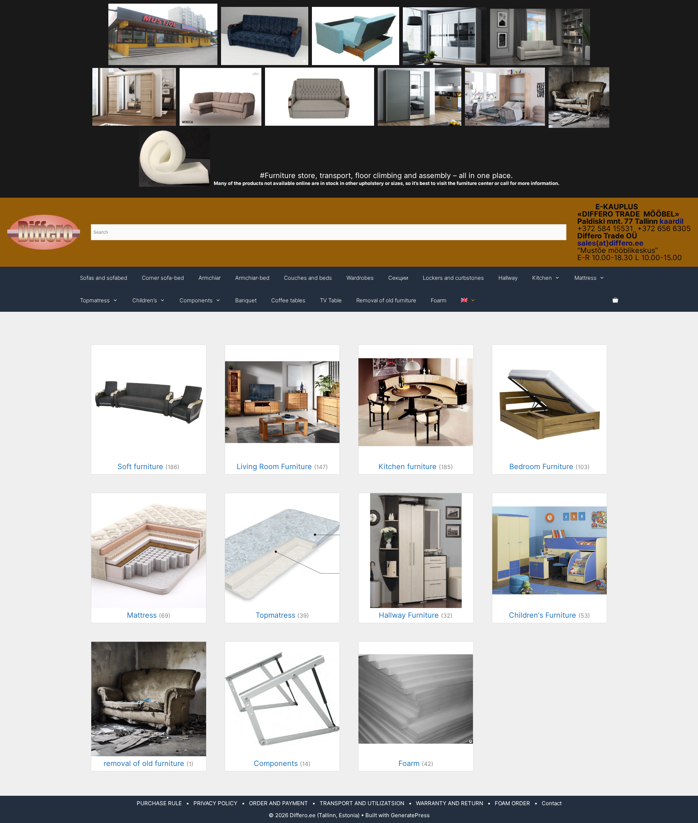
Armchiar (209, 277)
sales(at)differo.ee (610, 243)
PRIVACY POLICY (215, 803)
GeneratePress (410, 815)
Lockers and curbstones (453, 277)
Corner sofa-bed (163, 277)
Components (196, 300)
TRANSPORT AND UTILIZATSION (362, 803)
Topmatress (95, 300)
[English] (468, 300)
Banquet (246, 300)
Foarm (438, 300)
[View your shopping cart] (615, 300)
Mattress (585, 277)
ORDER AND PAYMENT (278, 803)
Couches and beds (308, 277)
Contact (552, 803)
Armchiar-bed (252, 277)
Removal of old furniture (386, 300)
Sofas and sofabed (103, 277)
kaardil (671, 221)
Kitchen (542, 277)
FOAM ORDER (512, 803)
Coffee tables (288, 300)
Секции (398, 277)
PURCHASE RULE (159, 803)
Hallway (508, 277)
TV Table (331, 300)
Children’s (144, 300)
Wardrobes (360, 277)
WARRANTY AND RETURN (449, 803)
